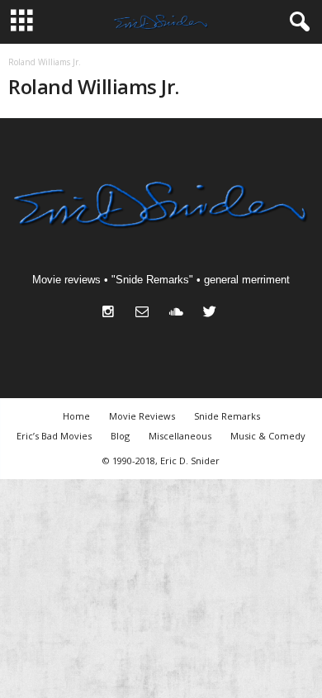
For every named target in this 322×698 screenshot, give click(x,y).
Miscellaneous (180, 436)
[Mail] (146, 313)
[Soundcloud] (180, 313)
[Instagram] (112, 313)
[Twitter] (212, 313)
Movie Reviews (142, 416)
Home (76, 416)
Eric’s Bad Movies (54, 436)
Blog (120, 436)
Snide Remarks (227, 416)
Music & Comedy (267, 436)
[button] (296, 22)
